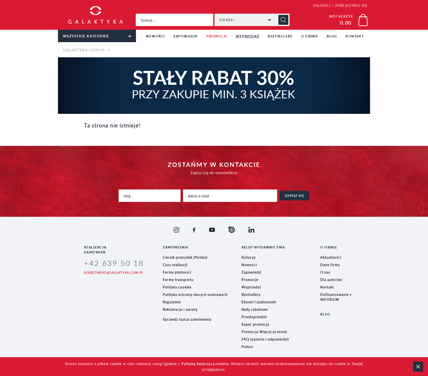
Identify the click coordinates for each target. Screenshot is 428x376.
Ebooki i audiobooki (258, 301)
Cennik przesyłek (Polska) (185, 257)
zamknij (418, 367)
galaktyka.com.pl (84, 49)
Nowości (155, 36)
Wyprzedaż (247, 36)
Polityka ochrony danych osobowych (195, 294)
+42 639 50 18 (114, 263)
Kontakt (355, 36)
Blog (332, 36)
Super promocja (255, 324)
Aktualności (330, 257)
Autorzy (248, 257)
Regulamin (172, 301)
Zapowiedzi (185, 36)
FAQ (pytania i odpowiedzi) (265, 339)
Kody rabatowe (254, 309)
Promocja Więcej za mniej (264, 331)
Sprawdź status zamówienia (187, 319)
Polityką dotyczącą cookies (205, 363)
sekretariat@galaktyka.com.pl (113, 273)
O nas (325, 272)
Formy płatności (177, 272)
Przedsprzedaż (254, 316)
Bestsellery (280, 36)
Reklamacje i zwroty (180, 309)
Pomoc (247, 346)
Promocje (216, 36)
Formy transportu (178, 279)
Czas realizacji (175, 264)
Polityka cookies (177, 286)
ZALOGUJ (322, 5)
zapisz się (294, 195)
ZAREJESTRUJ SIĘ (351, 5)
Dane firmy (330, 264)
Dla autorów (331, 279)
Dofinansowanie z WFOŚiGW (336, 297)
